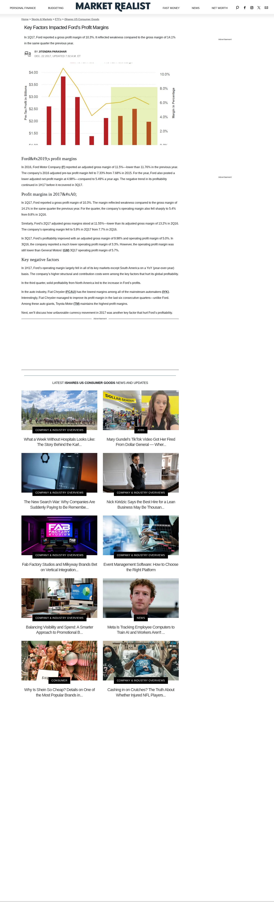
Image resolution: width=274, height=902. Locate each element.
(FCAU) (70, 291)
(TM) (76, 303)
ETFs (58, 19)
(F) (63, 167)
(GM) (66, 250)
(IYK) (165, 291)
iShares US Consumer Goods (81, 19)
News (195, 8)
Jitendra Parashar (53, 51)
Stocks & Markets (42, 19)
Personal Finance (23, 8)
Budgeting (56, 8)
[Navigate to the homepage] (113, 7)
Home (25, 19)
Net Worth (220, 8)
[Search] (237, 7)
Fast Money (171, 8)
